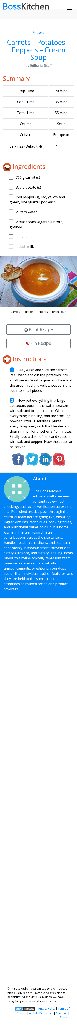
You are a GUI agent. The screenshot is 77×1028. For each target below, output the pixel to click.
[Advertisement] (38, 788)
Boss (26, 6)
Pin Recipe (40, 343)
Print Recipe (40, 329)
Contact (65, 1017)
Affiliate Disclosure (41, 1013)
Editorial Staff (50, 481)
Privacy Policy (46, 1008)
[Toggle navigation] (69, 8)
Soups (38, 32)
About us (61, 1013)
